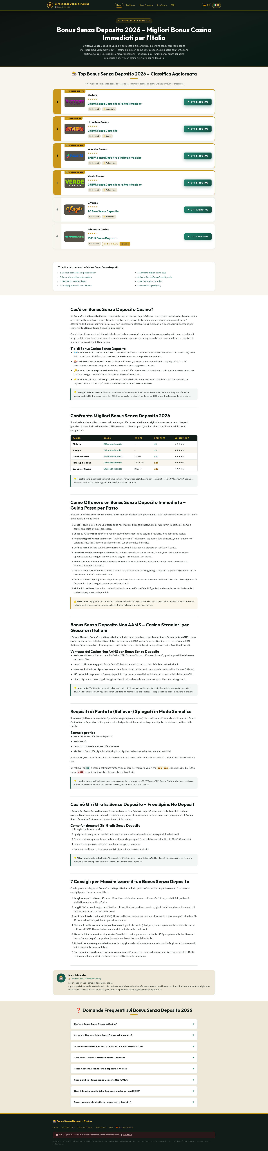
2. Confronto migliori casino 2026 (151, 272)
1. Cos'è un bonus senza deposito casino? (78, 272)
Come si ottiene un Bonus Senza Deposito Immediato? (134, 1035)
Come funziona (146, 5)
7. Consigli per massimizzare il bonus (76, 285)
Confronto (162, 5)
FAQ (172, 5)
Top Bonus (130, 5)
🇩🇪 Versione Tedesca (124, 1127)
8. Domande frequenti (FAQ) (149, 285)
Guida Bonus (101, 1127)
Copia (126, 244)
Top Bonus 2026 (67, 1127)
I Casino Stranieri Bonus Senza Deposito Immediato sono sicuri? (134, 1046)
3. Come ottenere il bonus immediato (76, 277)
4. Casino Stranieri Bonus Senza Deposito (154, 277)
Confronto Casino (85, 1127)
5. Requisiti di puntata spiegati (73, 281)
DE (206, 5)
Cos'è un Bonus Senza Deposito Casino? (134, 1024)
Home (119, 5)
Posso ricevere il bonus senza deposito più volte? (134, 1069)
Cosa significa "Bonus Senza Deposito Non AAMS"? (134, 1080)
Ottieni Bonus (199, 102)
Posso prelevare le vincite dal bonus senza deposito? (134, 1102)
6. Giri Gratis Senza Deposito (149, 281)
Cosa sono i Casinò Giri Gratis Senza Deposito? (134, 1057)
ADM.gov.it (127, 1134)
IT (216, 5)
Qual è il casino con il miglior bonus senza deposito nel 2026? (134, 1091)
